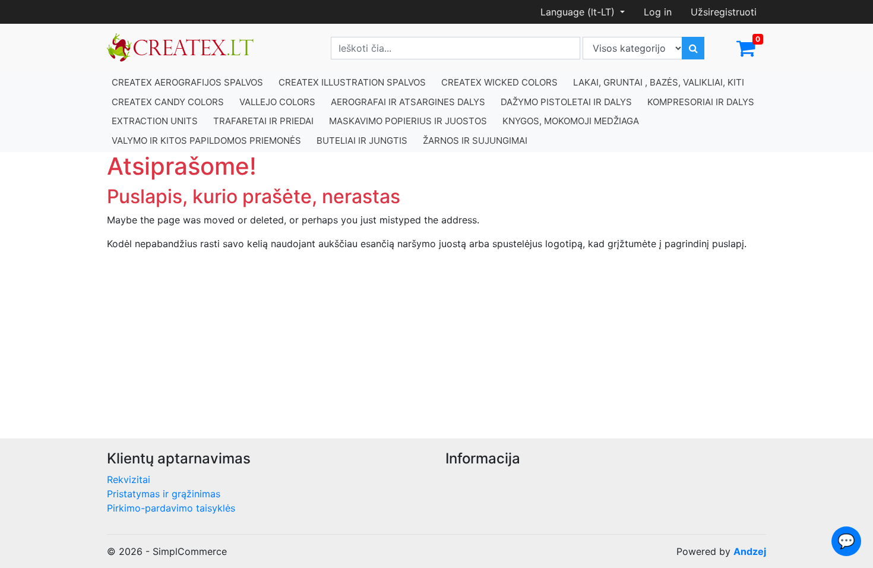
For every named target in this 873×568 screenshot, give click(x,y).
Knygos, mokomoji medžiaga (570, 121)
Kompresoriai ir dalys (700, 102)
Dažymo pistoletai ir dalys (566, 102)
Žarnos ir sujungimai (475, 140)
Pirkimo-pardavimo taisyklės (171, 508)
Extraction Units (155, 121)
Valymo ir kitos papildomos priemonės (206, 140)
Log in (658, 12)
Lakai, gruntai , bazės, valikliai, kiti (658, 82)
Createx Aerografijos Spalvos (187, 82)
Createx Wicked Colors (499, 82)
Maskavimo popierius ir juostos (408, 121)
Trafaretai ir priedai (263, 121)
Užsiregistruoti (724, 12)
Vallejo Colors (277, 102)
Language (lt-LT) (579, 12)
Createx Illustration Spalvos (352, 82)
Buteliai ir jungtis (362, 140)
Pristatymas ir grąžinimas (163, 494)
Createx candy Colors (168, 102)
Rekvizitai (128, 479)
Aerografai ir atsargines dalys (408, 102)
